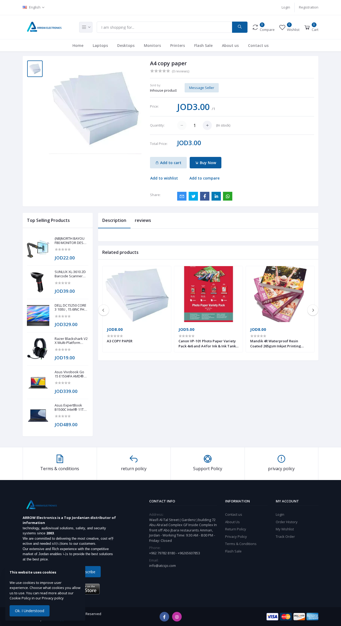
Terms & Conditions (241, 543)
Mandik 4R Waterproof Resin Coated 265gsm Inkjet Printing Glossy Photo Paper (275, 343)
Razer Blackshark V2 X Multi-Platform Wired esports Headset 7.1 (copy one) (71, 341)
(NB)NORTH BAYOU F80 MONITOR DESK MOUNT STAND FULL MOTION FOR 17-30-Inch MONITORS (71, 241)
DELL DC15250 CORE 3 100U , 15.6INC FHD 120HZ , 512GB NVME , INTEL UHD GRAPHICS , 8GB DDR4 (71, 307)
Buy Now (207, 162)
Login (286, 7)
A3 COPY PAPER (119, 341)
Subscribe (87, 571)
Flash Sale (203, 45)
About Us (232, 521)
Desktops (126, 45)
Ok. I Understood (29, 610)
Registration (308, 7)
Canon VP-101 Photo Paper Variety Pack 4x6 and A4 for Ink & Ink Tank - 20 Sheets (208, 343)
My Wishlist (285, 529)
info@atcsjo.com (162, 565)
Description (114, 220)
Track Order (285, 536)
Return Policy (235, 529)
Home (77, 45)
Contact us (258, 45)
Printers (177, 45)
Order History (287, 521)
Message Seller (201, 87)
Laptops (100, 45)
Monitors (152, 45)
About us (230, 45)
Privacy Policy (236, 536)
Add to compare (204, 178)
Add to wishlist (164, 178)
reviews (143, 220)
